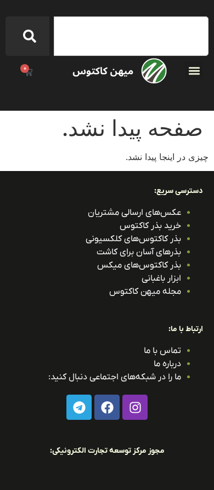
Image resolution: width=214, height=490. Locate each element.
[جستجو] (27, 36)
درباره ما (167, 363)
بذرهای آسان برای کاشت (139, 252)
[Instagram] (135, 407)
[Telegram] (79, 407)
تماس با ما (162, 350)
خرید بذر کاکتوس (150, 225)
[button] (194, 70)
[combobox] (131, 36)
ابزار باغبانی (161, 278)
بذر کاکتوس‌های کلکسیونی (133, 238)
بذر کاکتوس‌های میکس (139, 265)
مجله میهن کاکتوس (145, 291)
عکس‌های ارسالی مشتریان (134, 212)
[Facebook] (107, 407)
